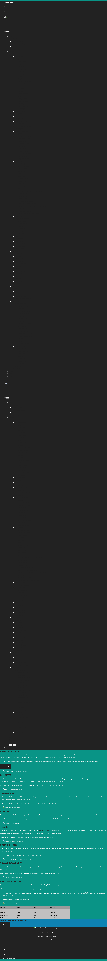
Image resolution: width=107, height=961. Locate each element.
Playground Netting (20, 279)
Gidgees (20, 64)
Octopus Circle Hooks (24, 136)
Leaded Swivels (22, 169)
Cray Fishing (18, 116)
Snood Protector (23, 84)
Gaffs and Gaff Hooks (24, 81)
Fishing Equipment (20, 56)
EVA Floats (21, 231)
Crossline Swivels (23, 179)
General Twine (22, 349)
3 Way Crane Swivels (24, 166)
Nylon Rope (21, 321)
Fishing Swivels (19, 161)
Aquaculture (15, 286)
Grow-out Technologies (22, 296)
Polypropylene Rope (24, 331)
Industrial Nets (19, 259)
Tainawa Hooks (22, 146)
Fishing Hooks (19, 134)
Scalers (20, 96)
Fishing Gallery (16, 39)
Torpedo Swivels (22, 181)
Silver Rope (21, 309)
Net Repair (18, 266)
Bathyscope (21, 109)
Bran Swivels (21, 174)
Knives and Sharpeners (22, 131)
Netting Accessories (21, 264)
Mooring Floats (22, 221)
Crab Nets (21, 124)
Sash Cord (21, 364)
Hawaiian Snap (22, 199)
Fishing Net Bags (23, 101)
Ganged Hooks (22, 156)
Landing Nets (19, 241)
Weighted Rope (22, 329)
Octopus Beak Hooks (24, 139)
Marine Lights (19, 129)
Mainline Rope (22, 326)
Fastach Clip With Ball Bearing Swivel (28, 214)
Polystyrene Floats (23, 219)
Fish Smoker (21, 66)
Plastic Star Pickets (23, 94)
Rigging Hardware (20, 366)
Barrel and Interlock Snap (25, 201)
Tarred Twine (22, 361)
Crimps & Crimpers (20, 244)
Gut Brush (21, 89)
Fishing (14, 54)
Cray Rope (21, 316)
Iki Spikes (20, 79)
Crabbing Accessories (24, 126)
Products (11, 51)
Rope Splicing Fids (23, 344)
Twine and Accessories (21, 346)
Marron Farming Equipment (23, 299)
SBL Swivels (21, 171)
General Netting (16, 251)
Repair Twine (22, 359)
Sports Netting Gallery (18, 44)
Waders (17, 294)
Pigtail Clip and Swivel (24, 211)
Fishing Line (18, 114)
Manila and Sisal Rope (24, 324)
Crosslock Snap (22, 196)
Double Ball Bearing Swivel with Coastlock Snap (32, 206)
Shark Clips (21, 209)
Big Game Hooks (23, 151)
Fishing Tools (18, 59)
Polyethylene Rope (23, 314)
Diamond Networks (5, 755)
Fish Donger (21, 104)
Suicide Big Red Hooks (24, 154)
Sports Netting (19, 276)
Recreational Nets (20, 271)
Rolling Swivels (22, 186)
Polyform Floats (22, 229)
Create (14, 958)
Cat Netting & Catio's (18, 249)
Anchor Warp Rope (23, 306)
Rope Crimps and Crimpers (26, 336)
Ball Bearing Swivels (24, 164)
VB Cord (20, 356)
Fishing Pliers (19, 119)
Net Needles (18, 284)
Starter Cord (21, 354)
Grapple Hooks (22, 76)
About (10, 36)
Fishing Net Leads (20, 246)
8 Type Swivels (22, 176)
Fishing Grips (22, 61)
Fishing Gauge (22, 69)
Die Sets (20, 339)
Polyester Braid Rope (24, 311)
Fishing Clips (18, 189)
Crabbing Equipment (21, 121)
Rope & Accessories (20, 304)
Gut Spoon (21, 91)
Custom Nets (19, 254)
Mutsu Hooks (22, 149)
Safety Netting (19, 281)
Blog (13, 46)
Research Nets (19, 274)
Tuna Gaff (21, 71)
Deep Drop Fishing (20, 111)
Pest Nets (18, 269)
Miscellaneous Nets (20, 261)
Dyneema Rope (22, 319)
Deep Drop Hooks (23, 159)
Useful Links (15, 49)
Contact (11, 371)
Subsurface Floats (23, 224)
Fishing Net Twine (23, 351)
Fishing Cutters (22, 99)
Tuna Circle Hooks (23, 144)
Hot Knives (21, 341)
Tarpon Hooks (22, 141)
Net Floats (21, 234)
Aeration (17, 289)
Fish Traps (18, 291)
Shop (10, 374)
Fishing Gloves (19, 239)
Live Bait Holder (22, 86)
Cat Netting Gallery (17, 41)
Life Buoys (21, 226)
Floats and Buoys (20, 216)
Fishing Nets (18, 256)
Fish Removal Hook (23, 106)
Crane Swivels (22, 184)
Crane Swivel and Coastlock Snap (27, 204)
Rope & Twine (16, 301)
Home (10, 34)
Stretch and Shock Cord (25, 334)
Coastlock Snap (22, 194)
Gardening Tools (16, 369)
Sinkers (17, 236)
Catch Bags (21, 74)
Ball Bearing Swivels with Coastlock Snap (30, 191)
